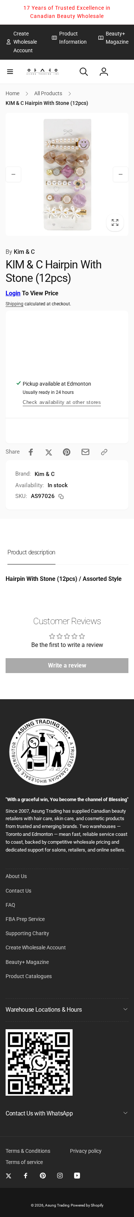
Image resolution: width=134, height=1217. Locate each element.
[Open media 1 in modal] (67, 174)
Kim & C (20, 251)
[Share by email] (85, 452)
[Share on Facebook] (31, 452)
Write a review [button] (67, 665)
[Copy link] (104, 452)
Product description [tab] (31, 552)
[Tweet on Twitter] (48, 452)
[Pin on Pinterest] (66, 452)
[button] (10, 71)
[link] (23, 42)
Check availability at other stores (62, 402)
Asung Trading (57, 1205)
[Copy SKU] (61, 496)
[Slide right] (120, 174)
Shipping (14, 303)
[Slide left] (13, 174)
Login (13, 293)
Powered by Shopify (87, 1205)
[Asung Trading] (39, 1093)
